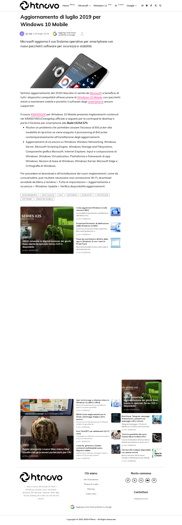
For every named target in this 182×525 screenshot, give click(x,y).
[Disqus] (70, 291)
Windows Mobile (44, 199)
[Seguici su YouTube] (147, 480)
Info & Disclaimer (91, 479)
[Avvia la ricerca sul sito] (160, 5)
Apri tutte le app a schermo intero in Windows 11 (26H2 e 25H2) (92, 401)
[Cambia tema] (147, 5)
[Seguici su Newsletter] (141, 480)
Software (27, 199)
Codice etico (91, 494)
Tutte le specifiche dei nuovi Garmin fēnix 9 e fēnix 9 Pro (134, 435)
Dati (61, 195)
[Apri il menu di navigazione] (142, 5)
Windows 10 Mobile (89, 97)
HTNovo (92, 519)
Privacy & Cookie (91, 484)
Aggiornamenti (29, 195)
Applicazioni (48, 195)
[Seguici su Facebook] (151, 5)
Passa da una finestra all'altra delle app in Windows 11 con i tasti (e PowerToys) (92, 241)
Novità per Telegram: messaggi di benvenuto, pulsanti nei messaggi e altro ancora (135, 418)
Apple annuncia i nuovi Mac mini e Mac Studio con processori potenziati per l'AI (46, 450)
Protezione (102, 195)
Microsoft (96, 93)
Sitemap (91, 489)
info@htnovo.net (141, 499)
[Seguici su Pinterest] (154, 480)
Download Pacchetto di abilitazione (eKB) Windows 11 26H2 (92, 224)
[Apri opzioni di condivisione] (82, 34)
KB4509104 (38, 114)
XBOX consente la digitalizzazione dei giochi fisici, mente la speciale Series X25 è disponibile (46, 244)
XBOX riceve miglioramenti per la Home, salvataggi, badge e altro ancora (91, 416)
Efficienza (72, 195)
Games (26, 237)
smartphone (95, 101)
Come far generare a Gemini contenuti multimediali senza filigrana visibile (89, 448)
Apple (25, 445)
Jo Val (29, 33)
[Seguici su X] (155, 5)
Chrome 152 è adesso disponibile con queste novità (136, 451)
